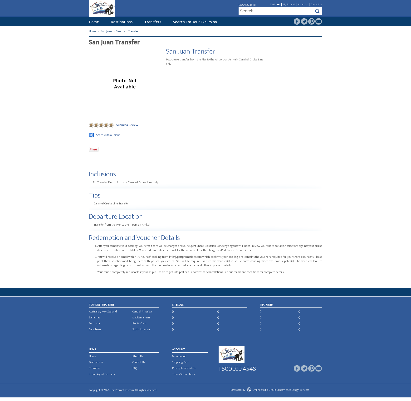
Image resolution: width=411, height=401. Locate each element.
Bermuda (94, 323)
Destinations (121, 22)
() (173, 311)
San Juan (106, 31)
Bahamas (94, 317)
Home (94, 22)
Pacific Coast (139, 323)
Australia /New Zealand (103, 311)
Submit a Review (127, 125)
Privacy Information (184, 368)
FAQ (134, 368)
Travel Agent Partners (102, 374)
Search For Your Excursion (195, 22)
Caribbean (95, 329)
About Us (303, 4)
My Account (289, 4)
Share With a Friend (108, 135)
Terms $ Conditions (183, 374)
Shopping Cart (180, 362)
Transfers (152, 22)
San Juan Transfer (127, 31)
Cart (272, 4)
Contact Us (316, 4)
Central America (142, 311)
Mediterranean (141, 317)
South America (141, 329)
